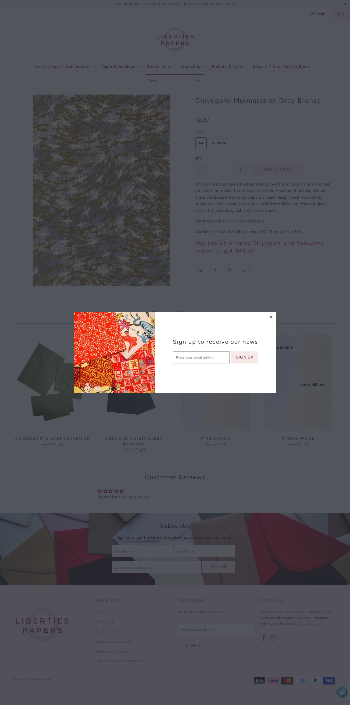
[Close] (271, 317)
